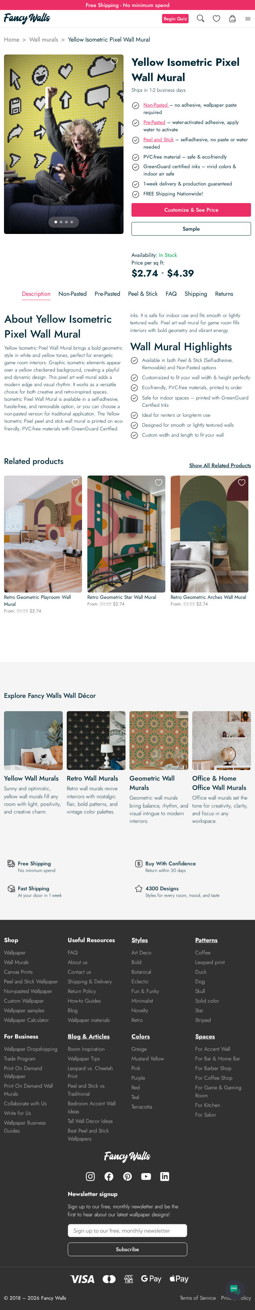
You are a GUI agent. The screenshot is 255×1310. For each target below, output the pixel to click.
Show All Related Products (220, 465)
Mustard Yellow (147, 1058)
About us (77, 962)
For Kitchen (207, 1105)
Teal (135, 1097)
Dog (200, 981)
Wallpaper (15, 952)
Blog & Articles (89, 1036)
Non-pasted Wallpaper (28, 991)
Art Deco (141, 952)
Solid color (207, 1001)
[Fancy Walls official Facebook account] (109, 1176)
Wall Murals (16, 962)
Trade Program (20, 1058)
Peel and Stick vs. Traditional (87, 1090)
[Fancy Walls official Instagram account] (90, 1176)
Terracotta (141, 1107)
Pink (135, 1068)
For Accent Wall (212, 1049)
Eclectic (140, 981)
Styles (139, 940)
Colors (140, 1036)
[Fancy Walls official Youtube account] (146, 1176)
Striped (203, 1020)
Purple (138, 1078)
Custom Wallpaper (24, 1001)
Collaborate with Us (25, 1103)
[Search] (201, 18)
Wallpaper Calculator (26, 1020)
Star (199, 1010)
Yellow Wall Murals (31, 778)
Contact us (79, 972)
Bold (136, 962)
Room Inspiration (86, 1049)
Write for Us (17, 1113)
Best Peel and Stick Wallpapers (88, 1135)
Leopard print (210, 962)
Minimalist (142, 1001)
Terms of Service (198, 1298)
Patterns (206, 940)
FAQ (73, 952)
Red (135, 1087)
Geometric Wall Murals (152, 783)
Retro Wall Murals (92, 778)
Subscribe (127, 1249)
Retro (137, 1020)
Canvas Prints (18, 972)
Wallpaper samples (24, 1010)
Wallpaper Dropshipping (30, 1049)
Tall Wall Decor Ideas (90, 1121)
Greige (139, 1049)
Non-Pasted (156, 105)
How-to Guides (84, 1001)
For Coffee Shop (213, 1078)
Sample (191, 229)
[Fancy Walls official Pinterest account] (127, 1176)
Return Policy (82, 991)
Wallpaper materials (89, 1020)
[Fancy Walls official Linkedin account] (164, 1176)
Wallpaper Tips (84, 1058)
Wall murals (43, 39)
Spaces (205, 1036)
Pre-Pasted (154, 122)
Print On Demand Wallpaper (23, 1072)
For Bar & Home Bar (217, 1058)
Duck (201, 972)
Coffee (203, 952)
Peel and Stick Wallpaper (31, 981)
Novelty (139, 1010)
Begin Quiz (175, 18)
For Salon (205, 1115)
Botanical (141, 972)
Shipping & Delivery (90, 981)
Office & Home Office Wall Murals (219, 783)
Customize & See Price (191, 210)
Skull (200, 991)
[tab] (36, 294)
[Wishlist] (216, 19)
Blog (73, 1010)
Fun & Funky (145, 991)
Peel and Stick (158, 139)
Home (11, 39)
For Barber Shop (213, 1068)
